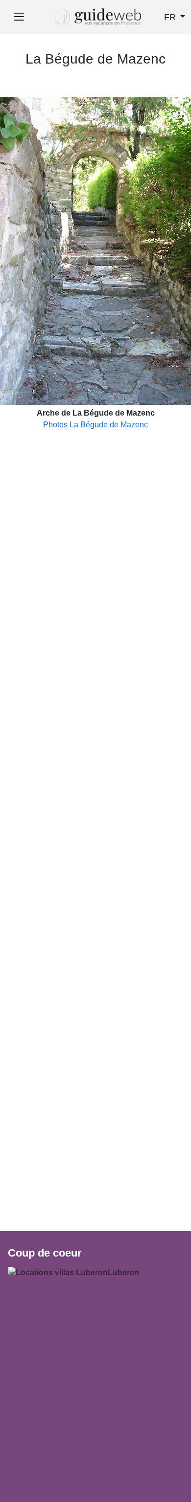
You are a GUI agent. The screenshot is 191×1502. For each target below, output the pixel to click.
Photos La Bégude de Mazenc (95, 424)
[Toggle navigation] (19, 17)
